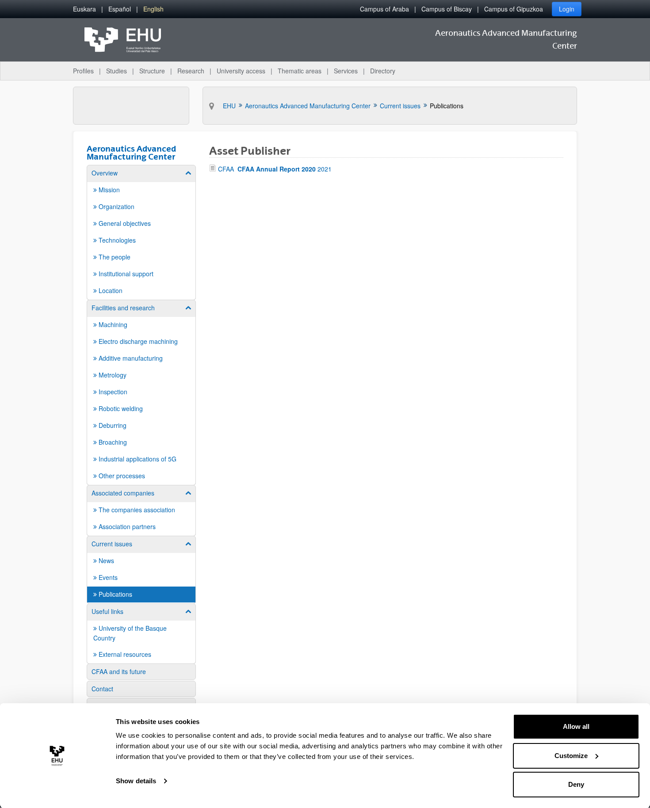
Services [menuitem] (346, 70)
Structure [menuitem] (152, 70)
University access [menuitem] (241, 70)
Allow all (576, 726)
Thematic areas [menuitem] (299, 70)
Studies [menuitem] (116, 70)
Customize (571, 755)
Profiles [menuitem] (83, 70)
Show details (136, 781)
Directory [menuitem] (382, 70)
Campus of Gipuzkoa (513, 8)
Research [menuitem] (190, 70)
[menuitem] (84, 9)
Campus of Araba (384, 8)
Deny (576, 784)
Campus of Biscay (446, 8)
